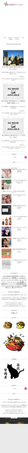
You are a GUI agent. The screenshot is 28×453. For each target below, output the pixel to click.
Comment (15, 114)
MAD (24, 276)
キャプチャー (21, 280)
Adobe (4, 276)
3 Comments (17, 148)
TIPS (23, 37)
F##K (21, 276)
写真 (22, 282)
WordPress (25, 422)
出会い (25, 282)
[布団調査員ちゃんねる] (14, 5)
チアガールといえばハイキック (19, 194)
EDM (19, 276)
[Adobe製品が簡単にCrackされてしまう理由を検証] (6, 210)
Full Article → (22, 76)
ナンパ (6, 282)
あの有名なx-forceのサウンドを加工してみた (10, 297)
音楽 (11, 78)
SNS (7, 278)
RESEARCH (16, 37)
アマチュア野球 (14, 280)
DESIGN (14, 276)
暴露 (11, 285)
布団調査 (20, 284)
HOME (4, 37)
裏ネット (9, 287)
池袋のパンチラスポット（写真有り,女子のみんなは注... (14, 191)
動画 (14, 78)
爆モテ (21, 285)
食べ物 (21, 287)
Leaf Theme (17, 422)
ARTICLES (15, 418)
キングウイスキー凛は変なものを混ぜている (11, 305)
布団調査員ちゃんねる (15, 420)
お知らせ (18, 278)
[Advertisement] (14, 21)
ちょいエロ (7, 280)
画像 (25, 286)
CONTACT (17, 39)
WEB (14, 278)
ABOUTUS (10, 37)
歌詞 (16, 78)
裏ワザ (14, 287)
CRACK (8, 276)
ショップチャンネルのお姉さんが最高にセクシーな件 (12, 294)
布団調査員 (7, 78)
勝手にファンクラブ (10, 284)
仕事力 (18, 282)
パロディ (14, 282)
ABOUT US (10, 418)
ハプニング (9, 282)
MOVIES (10, 39)
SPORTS (10, 278)
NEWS (4, 278)
